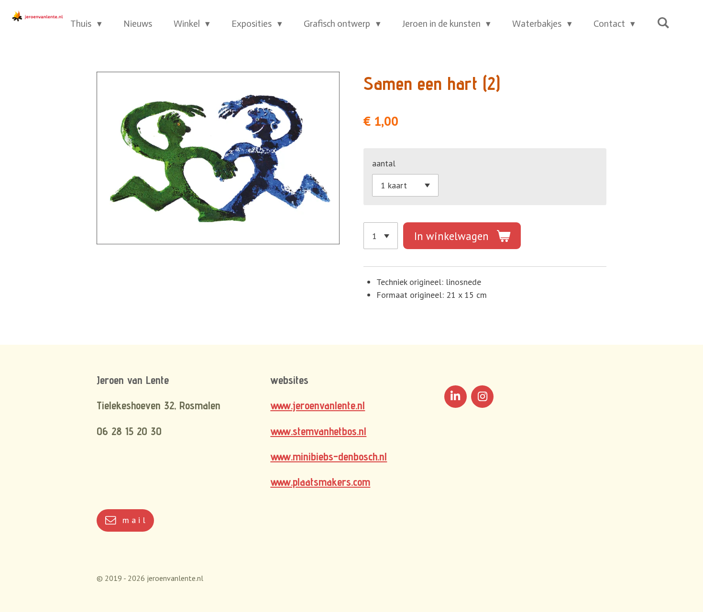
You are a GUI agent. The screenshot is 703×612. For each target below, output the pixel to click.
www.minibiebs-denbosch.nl (328, 456)
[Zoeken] (663, 22)
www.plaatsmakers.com (320, 481)
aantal (383, 163)
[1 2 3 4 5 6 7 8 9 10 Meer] (380, 235)
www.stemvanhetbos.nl (318, 430)
